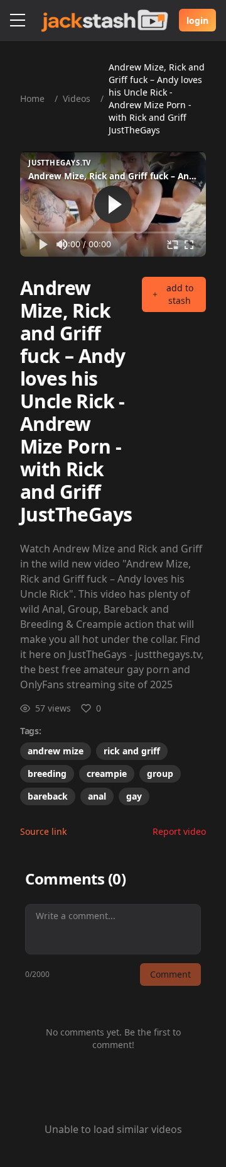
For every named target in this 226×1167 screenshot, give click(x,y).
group (160, 773)
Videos (76, 98)
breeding (47, 773)
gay (134, 796)
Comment (170, 974)
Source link (43, 831)
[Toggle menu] (17, 20)
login (197, 20)
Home (32, 98)
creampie (107, 773)
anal (97, 796)
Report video (179, 831)
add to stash (179, 294)
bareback (48, 796)
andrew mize (55, 751)
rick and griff (132, 751)
